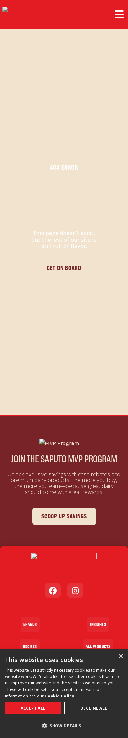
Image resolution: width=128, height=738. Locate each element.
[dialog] (64, 693)
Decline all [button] (93, 708)
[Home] (27, 15)
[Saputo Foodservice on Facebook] (53, 590)
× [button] (120, 656)
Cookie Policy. (60, 696)
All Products (98, 646)
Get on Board (64, 268)
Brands (30, 624)
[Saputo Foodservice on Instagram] (75, 590)
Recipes (30, 646)
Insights (98, 624)
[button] (64, 725)
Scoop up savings (64, 516)
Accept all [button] (33, 708)
